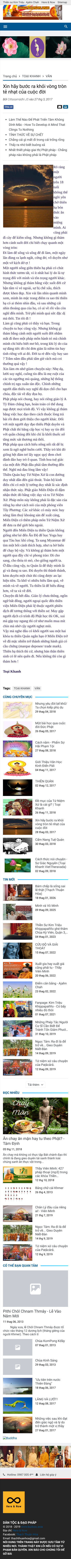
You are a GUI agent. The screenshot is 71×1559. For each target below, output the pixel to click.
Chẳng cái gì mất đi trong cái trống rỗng (36, 140)
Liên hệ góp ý (48, 1474)
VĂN (37, 688)
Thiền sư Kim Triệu (13, 2)
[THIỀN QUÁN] (17, 787)
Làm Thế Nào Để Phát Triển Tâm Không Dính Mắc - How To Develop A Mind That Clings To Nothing (37, 124)
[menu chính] (5, 27)
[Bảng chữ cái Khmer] (17, 1194)
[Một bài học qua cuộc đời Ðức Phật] (17, 729)
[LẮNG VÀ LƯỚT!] (17, 1405)
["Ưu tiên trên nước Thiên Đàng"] (17, 1386)
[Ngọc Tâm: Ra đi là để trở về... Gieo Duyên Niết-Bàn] (17, 1048)
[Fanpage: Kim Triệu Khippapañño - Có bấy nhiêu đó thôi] (17, 1009)
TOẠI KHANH (22, 688)
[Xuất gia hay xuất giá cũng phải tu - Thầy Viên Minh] (17, 970)
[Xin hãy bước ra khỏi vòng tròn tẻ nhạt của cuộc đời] (17, 826)
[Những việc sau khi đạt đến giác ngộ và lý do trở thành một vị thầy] (17, 1425)
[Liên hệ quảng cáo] (35, 57)
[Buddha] (10, 1438)
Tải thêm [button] (33, 1085)
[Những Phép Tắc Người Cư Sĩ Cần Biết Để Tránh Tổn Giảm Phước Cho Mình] (17, 1028)
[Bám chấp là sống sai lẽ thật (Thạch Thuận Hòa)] (17, 892)
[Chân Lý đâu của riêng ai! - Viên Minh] (17, 1213)
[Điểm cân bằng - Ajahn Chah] (17, 989)
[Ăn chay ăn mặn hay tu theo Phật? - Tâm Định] (35, 1116)
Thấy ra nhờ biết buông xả (27, 145)
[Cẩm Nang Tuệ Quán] (17, 846)
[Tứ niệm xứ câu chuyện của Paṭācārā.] (17, 1067)
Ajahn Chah (32, 2)
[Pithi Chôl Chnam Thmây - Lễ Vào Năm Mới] (35, 1288)
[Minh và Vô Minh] (17, 912)
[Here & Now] (14, 1512)
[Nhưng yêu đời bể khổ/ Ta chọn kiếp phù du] (17, 710)
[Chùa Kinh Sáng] (17, 1367)
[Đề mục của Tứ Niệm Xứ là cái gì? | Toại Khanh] (17, 807)
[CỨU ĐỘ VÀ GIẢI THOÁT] (17, 951)
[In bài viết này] (65, 107)
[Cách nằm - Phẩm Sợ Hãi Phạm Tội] (17, 749)
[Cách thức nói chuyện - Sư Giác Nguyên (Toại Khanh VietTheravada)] (17, 865)
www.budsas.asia (32, 1526)
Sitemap (62, 2)
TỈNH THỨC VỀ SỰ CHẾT (26, 135)
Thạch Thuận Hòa (27, 1534)
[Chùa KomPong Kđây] (17, 1347)
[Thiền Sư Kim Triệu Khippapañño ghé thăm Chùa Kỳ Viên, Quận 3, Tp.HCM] (17, 931)
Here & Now (48, 2)
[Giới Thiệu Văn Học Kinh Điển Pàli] (17, 768)
